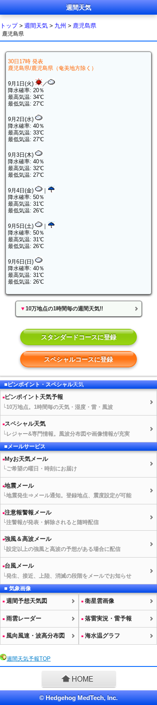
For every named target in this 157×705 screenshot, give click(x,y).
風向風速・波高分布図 (34, 635)
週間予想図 (25, 600)
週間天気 (36, 25)
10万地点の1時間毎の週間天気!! (61, 308)
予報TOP (29, 659)
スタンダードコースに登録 (78, 337)
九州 (60, 25)
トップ (9, 25)
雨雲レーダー (22, 618)
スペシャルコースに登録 (78, 359)
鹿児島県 (84, 25)
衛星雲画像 (97, 600)
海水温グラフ (100, 635)
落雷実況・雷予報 (106, 618)
